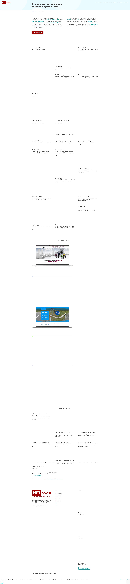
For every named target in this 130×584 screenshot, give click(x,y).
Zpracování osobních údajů (61, 505)
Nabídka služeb (59, 493)
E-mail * (33, 470)
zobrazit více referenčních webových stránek (65, 397)
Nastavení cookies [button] (123, 579)
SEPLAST (35, 268)
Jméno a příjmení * (35, 466)
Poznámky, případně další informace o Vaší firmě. (40, 473)
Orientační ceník (59, 501)
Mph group (35, 300)
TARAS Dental (36, 389)
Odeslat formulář (37, 475)
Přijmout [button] (128, 579)
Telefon (33, 468)
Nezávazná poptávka (122, 2)
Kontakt (57, 498)
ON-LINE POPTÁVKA (84, 568)
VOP (57, 503)
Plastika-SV (35, 330)
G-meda (34, 359)
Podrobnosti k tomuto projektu (40, 275)
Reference (58, 496)
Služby (36, 11)
